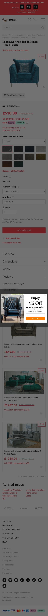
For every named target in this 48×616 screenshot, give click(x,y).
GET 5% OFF (35, 318)
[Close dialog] (45, 295)
